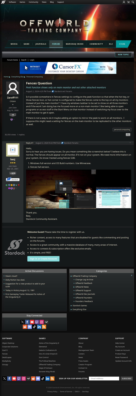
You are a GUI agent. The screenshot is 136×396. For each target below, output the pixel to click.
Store (122, 44)
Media (14, 44)
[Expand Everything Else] (71, 309)
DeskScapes (6, 357)
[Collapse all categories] (131, 275)
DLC (111, 44)
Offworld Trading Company (49, 364)
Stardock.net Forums (63, 91)
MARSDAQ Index (75, 44)
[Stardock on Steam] (46, 322)
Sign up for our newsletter (73, 378)
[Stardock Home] (3, 2)
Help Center (120, 343)
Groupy (5, 364)
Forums (81, 371)
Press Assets (83, 361)
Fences (5, 354)
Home (6, 76)
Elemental (43, 346)
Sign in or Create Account (43, 258)
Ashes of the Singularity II (49, 343)
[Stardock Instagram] (41, 322)
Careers (81, 354)
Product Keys (120, 354)
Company (83, 338)
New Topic (123, 54)
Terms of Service (66, 391)
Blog (52, 2)
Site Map (85, 391)
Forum (56, 44)
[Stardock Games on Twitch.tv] (36, 322)
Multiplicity (6, 361)
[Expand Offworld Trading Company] (71, 276)
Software (12, 2)
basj (12, 159)
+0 (13, 114)
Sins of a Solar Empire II (48, 354)
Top (130, 143)
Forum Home (12, 60)
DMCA (77, 391)
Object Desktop (8, 343)
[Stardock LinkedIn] (39, 326)
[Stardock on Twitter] (22, 322)
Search (23, 60)
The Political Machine (47, 361)
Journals (40, 44)
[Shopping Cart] (128, 2)
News (44, 2)
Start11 (5, 350)
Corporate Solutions (10, 346)
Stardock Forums (71, 143)
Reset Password (121, 357)
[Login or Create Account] (124, 2)
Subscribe (126, 378)
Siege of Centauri (45, 368)
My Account (120, 346)
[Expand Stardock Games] (71, 305)
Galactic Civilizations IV (48, 350)
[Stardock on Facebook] (27, 322)
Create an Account (122, 350)
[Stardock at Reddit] (24, 326)
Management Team (86, 350)
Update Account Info (123, 361)
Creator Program (85, 364)
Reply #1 (29, 143)
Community (33, 2)
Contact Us (82, 368)
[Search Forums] (133, 2)
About (80, 343)
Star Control (43, 357)
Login (32, 60)
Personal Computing (34, 76)
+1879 (12, 173)
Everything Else (17, 76)
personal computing (122, 129)
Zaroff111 (12, 97)
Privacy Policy (52, 391)
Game (26, 44)
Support (60, 2)
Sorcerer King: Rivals (47, 371)
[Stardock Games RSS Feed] (44, 326)
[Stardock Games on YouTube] (32, 322)
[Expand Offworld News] (74, 287)
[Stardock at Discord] (29, 326)
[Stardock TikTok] (34, 326)
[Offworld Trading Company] (54, 24)
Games (22, 2)
